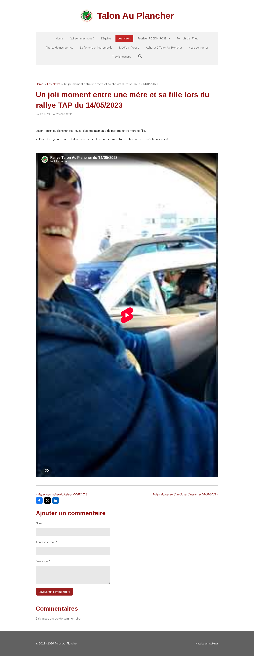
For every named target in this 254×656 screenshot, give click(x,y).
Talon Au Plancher (135, 16)
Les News (53, 84)
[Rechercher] (140, 56)
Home (39, 84)
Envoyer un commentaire (54, 591)
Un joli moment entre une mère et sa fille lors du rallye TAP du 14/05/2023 (111, 84)
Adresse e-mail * (46, 542)
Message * (43, 561)
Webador (213, 643)
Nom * (40, 523)
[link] (56, 130)
